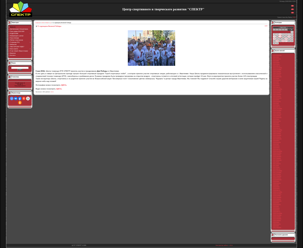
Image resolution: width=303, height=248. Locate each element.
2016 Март (276, 140)
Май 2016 (283, 27)
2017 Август (276, 169)
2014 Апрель (277, 101)
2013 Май (276, 82)
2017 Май (276, 165)
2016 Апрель (277, 142)
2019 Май (276, 206)
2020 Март (276, 222)
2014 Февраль (277, 97)
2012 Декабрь (277, 73)
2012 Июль (276, 64)
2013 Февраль (277, 76)
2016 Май (276, 144)
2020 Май (276, 225)
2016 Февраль (277, 138)
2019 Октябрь (277, 215)
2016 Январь (277, 137)
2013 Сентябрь (277, 89)
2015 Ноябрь (277, 133)
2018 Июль (276, 188)
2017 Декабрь (277, 176)
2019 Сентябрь (277, 213)
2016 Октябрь (277, 153)
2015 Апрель (277, 121)
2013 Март (276, 78)
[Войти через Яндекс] (24, 98)
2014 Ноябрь (277, 112)
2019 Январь (277, 199)
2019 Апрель (277, 204)
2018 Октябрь (277, 193)
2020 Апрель (277, 224)
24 (277, 41)
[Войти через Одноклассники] (20, 102)
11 (50, 22)
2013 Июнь (276, 83)
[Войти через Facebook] (20, 98)
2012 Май (276, 60)
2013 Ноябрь (277, 92)
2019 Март (276, 202)
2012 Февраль (277, 55)
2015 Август (276, 128)
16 (274, 38)
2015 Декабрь (277, 135)
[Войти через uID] (11, 98)
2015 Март (276, 119)
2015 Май (276, 122)
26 (283, 41)
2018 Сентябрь (277, 192)
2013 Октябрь (277, 90)
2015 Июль (276, 126)
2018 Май (276, 184)
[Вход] (292, 13)
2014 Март (276, 99)
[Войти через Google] (28, 98)
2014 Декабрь (277, 113)
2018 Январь (277, 177)
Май (47, 22)
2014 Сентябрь (277, 108)
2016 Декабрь (277, 156)
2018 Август (276, 190)
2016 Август (276, 149)
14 (289, 36)
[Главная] (292, 6)
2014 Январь (277, 96)
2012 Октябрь (277, 69)
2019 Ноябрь (277, 216)
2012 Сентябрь (277, 67)
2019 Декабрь (277, 218)
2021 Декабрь (277, 227)
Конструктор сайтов (222, 245)
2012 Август (276, 66)
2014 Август (276, 106)
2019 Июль (276, 209)
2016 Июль (276, 147)
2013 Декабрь (277, 94)
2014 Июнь (276, 105)
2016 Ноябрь (277, 154)
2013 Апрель (277, 80)
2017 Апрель (277, 163)
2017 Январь (277, 158)
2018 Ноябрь (277, 195)
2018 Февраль (277, 179)
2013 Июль (276, 85)
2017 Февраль (277, 160)
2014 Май (276, 103)
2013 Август (276, 87)
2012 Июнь (276, 62)
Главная (37, 22)
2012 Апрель (277, 58)
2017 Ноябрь (277, 174)
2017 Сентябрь (277, 170)
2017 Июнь (276, 167)
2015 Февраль (277, 117)
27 (286, 41)
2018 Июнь (276, 186)
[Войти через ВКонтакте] (16, 98)
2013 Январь (277, 74)
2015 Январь (277, 115)
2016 (43, 22)
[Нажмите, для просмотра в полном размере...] (151, 65)
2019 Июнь (276, 208)
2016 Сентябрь (277, 151)
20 (286, 38)
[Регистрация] (292, 10)
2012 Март (276, 57)
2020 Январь (277, 220)
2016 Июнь (276, 145)
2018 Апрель (277, 183)
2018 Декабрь (277, 197)
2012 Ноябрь (277, 71)
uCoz (231, 245)
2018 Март (276, 181)
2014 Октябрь (277, 110)
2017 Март (276, 161)
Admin (52, 91)
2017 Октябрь (277, 172)
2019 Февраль (277, 200)
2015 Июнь (276, 124)
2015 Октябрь (277, 131)
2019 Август (276, 211)
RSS (294, 17)
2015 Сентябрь (277, 129)
